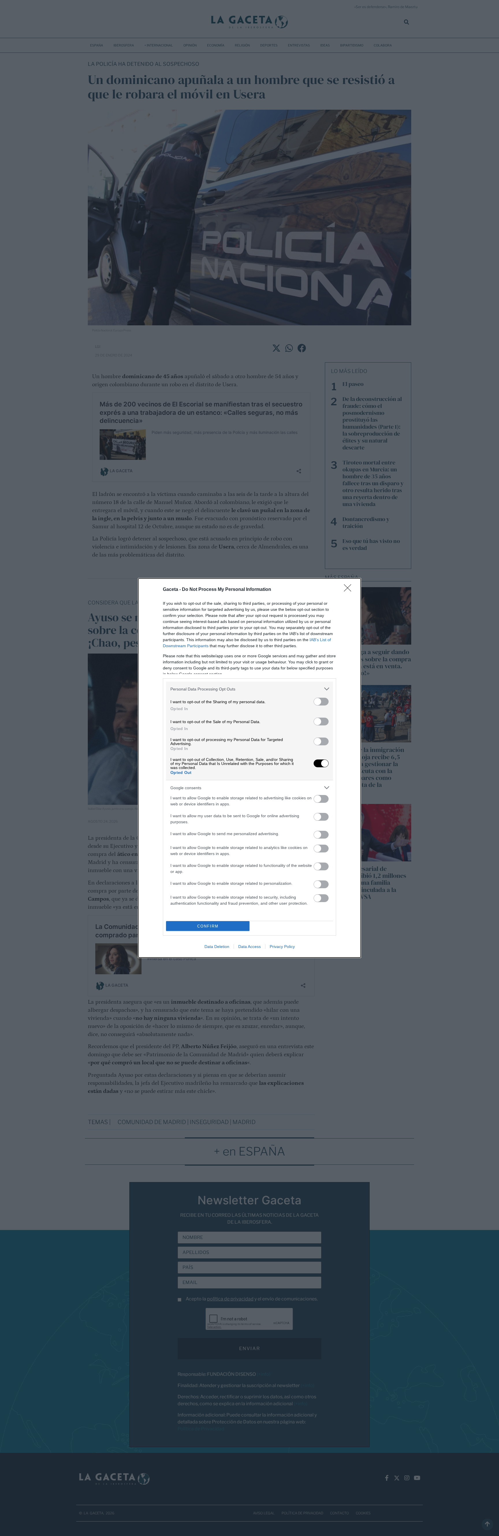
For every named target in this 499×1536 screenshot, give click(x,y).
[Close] (349, 589)
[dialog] (249, 768)
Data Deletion (216, 946)
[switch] (321, 702)
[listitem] (249, 689)
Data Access (249, 946)
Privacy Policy (282, 946)
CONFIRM (208, 926)
